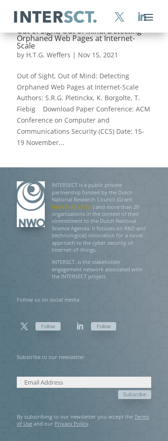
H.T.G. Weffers (48, 54)
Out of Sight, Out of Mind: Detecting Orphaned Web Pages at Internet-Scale (79, 38)
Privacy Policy (71, 423)
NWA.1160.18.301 (72, 206)
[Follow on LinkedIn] (79, 326)
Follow (48, 326)
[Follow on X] (24, 326)
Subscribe (134, 394)
